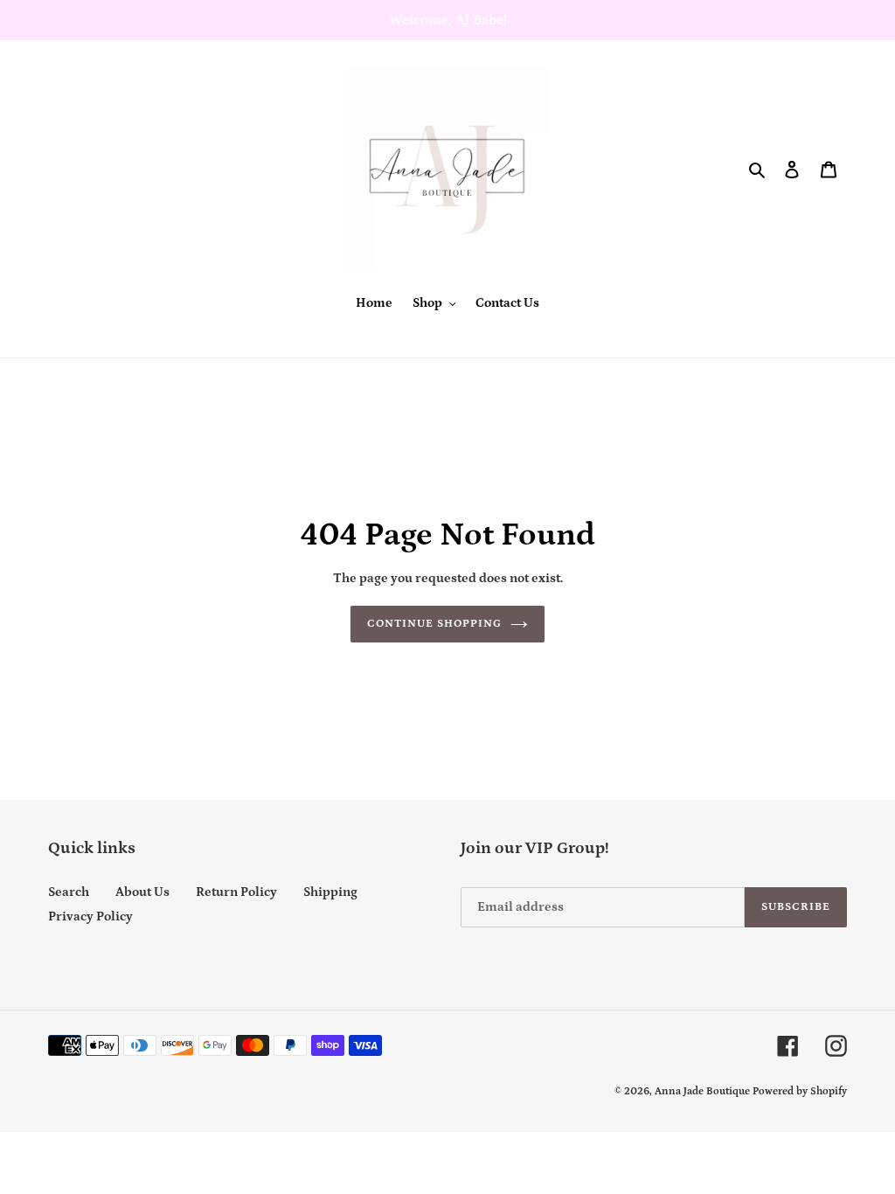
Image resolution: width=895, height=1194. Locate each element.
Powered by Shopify (800, 1091)
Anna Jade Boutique (702, 1091)
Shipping (330, 892)
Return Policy (236, 892)
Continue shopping (435, 623)
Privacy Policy (90, 916)
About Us (142, 892)
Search (68, 892)
